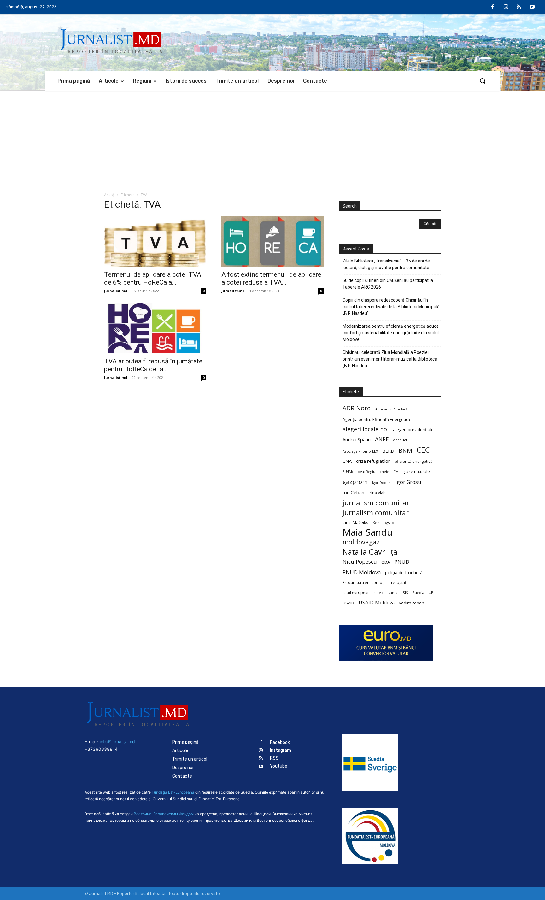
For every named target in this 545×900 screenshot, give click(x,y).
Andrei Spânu (357, 439)
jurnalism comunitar (376, 502)
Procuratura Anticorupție (365, 582)
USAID (348, 603)
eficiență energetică (413, 461)
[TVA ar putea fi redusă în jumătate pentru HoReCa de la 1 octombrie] (155, 328)
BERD (388, 451)
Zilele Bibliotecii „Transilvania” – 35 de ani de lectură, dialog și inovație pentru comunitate (386, 264)
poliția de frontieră (404, 572)
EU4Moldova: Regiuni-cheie (366, 471)
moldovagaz (361, 542)
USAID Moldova (377, 602)
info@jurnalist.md (117, 741)
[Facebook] (493, 7)
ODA (385, 562)
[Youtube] (532, 7)
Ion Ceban (353, 492)
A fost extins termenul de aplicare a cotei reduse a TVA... (271, 278)
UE (431, 593)
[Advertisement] (272, 138)
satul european (356, 592)
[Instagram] (506, 7)
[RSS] (519, 7)
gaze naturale (417, 471)
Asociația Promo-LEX (360, 451)
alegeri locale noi (366, 429)
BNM (405, 450)
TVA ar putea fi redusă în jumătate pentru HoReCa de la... (153, 365)
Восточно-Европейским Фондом (164, 813)
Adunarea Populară (391, 409)
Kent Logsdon (384, 522)
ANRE (382, 439)
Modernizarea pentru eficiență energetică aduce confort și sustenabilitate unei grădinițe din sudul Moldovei (391, 333)
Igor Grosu (408, 482)
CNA (347, 461)
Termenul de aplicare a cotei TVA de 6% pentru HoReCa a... (152, 278)
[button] (482, 80)
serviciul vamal (386, 593)
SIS (405, 592)
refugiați (399, 582)
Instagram (280, 750)
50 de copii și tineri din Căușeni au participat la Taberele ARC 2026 (388, 284)
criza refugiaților (373, 461)
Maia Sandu (368, 532)
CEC (423, 449)
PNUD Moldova (362, 572)
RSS (274, 758)
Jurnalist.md (115, 290)
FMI (397, 471)
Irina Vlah (377, 493)
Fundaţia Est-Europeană (173, 792)
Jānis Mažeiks (355, 522)
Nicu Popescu (360, 561)
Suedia (418, 592)
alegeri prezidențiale (413, 429)
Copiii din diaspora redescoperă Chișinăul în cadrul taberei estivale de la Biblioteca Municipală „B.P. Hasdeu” (391, 306)
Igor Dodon (381, 482)
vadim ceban (411, 603)
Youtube (278, 766)
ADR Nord (357, 408)
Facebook (280, 742)
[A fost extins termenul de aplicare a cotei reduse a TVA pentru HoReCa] (272, 241)
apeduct (400, 440)
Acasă (109, 194)
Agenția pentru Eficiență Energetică (376, 419)
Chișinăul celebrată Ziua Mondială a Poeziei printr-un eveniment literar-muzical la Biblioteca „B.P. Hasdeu (390, 359)
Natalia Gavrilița (370, 552)
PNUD (401, 561)
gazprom (355, 481)
